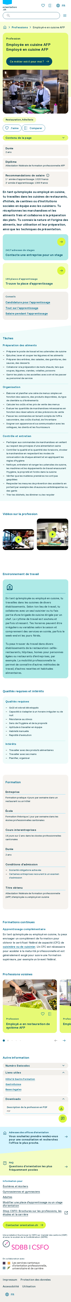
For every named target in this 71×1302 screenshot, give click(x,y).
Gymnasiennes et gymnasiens (21, 1191)
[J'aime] (42, 1013)
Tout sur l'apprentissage (22, 308)
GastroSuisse (13, 1084)
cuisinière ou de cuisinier (19, 946)
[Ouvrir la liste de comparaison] (50, 5)
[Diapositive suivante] (64, 1040)
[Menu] (64, 15)
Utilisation (29, 1286)
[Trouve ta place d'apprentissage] (35, 276)
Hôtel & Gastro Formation (20, 1079)
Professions (20, 27)
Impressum (10, 1279)
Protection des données (36, 1279)
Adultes (7, 1197)
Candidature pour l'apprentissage (28, 302)
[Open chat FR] (63, 1118)
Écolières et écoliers (15, 1186)
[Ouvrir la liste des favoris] (43, 5)
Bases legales (13, 1089)
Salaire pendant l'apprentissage (27, 313)
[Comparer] (50, 1013)
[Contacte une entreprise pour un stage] (35, 247)
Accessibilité (11, 1286)
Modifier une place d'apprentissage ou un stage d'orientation (32, 1204)
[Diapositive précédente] (56, 1040)
